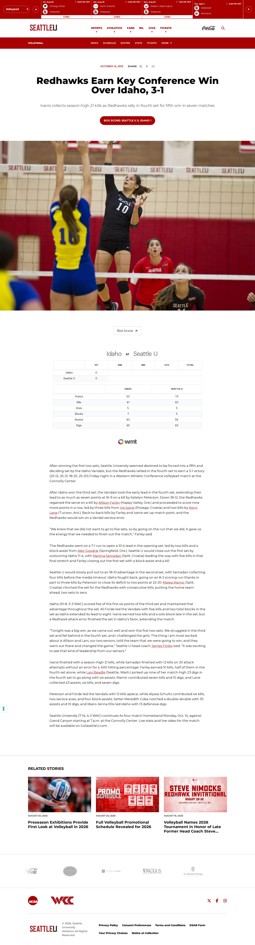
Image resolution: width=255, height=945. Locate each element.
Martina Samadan (107, 556)
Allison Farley (109, 502)
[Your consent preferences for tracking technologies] (3, 708)
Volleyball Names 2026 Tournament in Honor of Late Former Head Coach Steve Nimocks (192, 826)
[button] (36, 9)
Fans (130, 28)
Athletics (114, 28)
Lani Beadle (95, 672)
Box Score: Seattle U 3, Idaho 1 (127, 120)
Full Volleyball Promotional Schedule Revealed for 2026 (123, 824)
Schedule (109, 43)
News (94, 43)
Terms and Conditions (170, 925)
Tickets (166, 28)
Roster (125, 43)
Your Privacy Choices (113, 933)
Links (66, 16)
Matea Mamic (174, 582)
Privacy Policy (108, 925)
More (165, 43)
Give (152, 28)
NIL (141, 28)
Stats (138, 43)
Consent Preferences (136, 925)
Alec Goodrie (88, 551)
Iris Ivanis (127, 508)
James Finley (162, 646)
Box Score (125, 331)
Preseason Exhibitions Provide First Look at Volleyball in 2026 (58, 824)
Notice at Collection (145, 933)
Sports (96, 28)
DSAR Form (197, 925)
